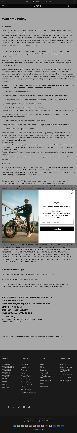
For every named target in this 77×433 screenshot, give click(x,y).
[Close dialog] (72, 192)
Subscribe (56, 229)
